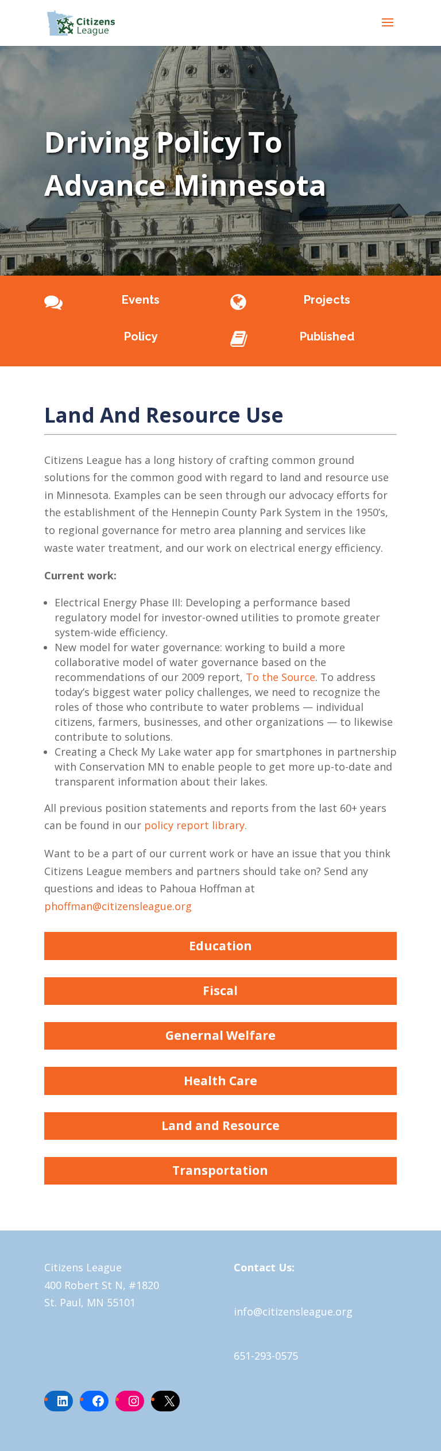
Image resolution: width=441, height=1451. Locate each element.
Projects (327, 300)
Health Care (220, 1081)
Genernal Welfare (220, 1035)
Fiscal (220, 990)
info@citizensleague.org (293, 1311)
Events (141, 300)
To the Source (280, 677)
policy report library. (195, 825)
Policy (141, 336)
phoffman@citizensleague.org (118, 906)
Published (327, 336)
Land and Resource (220, 1125)
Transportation (220, 1170)
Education (220, 946)
